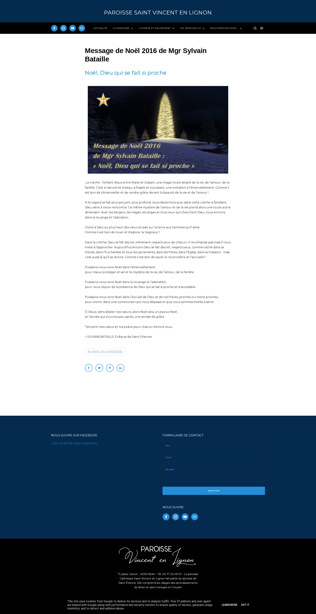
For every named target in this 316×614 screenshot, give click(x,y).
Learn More (229, 604)
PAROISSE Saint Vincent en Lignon (158, 12)
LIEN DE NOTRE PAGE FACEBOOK (74, 443)
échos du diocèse (105, 352)
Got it (245, 604)
